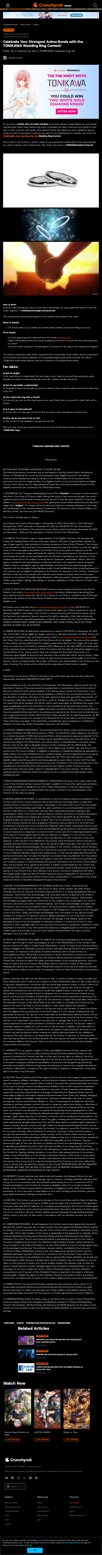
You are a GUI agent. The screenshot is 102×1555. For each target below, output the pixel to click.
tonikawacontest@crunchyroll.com (27, 502)
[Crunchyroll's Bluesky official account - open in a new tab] (36, 1478)
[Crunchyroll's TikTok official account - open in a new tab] (30, 1478)
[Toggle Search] (95, 5)
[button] (15, 1486)
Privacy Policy (73, 1543)
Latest (36, 25)
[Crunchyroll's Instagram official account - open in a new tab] (18, 1478)
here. (30, 1545)
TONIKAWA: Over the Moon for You (20, 136)
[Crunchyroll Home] (18, 1461)
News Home (26, 25)
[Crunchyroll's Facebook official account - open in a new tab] (12, 1478)
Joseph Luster (15, 58)
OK (35, 1550)
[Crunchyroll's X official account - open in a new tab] (24, 1478)
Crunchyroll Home (10, 25)
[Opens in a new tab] (51, 15)
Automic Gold (64, 338)
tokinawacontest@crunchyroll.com (38, 592)
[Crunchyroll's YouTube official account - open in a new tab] (6, 1478)
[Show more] (8, 5)
